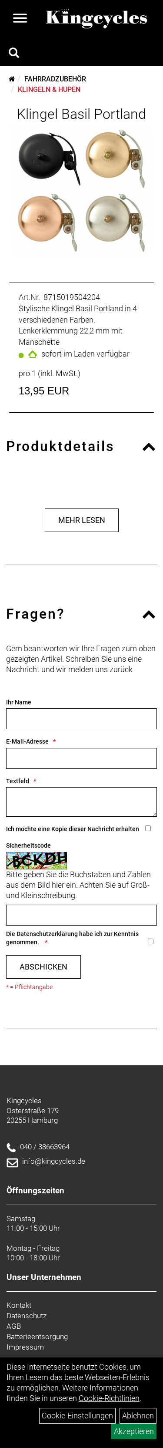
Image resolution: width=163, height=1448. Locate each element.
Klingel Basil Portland (81, 114)
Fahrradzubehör (55, 79)
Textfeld (17, 781)
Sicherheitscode (28, 845)
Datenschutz (27, 1315)
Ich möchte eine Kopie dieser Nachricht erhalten (72, 828)
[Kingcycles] (97, 19)
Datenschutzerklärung (47, 933)
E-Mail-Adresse (27, 741)
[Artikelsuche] (14, 54)
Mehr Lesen (81, 520)
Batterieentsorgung (37, 1336)
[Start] (12, 79)
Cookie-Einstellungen (77, 1415)
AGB (14, 1326)
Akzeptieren (134, 1431)
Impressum (25, 1347)
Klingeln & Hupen (49, 89)
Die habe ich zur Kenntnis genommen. (72, 938)
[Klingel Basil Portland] (81, 191)
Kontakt (19, 1305)
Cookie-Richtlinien (109, 1398)
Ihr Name (18, 702)
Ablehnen (138, 1415)
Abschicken (43, 966)
